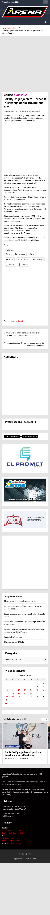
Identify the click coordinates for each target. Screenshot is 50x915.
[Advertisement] (25, 62)
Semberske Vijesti (13, 746)
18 (13, 693)
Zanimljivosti (20, 95)
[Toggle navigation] (5, 22)
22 (37, 693)
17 (7, 693)
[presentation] (43, 719)
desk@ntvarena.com (15, 843)
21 (31, 693)
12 (19, 690)
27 (25, 697)
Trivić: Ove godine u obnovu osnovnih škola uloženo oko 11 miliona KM (23, 334)
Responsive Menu (45, 2)
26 (19, 697)
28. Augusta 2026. (12, 758)
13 (25, 690)
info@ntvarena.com (10, 838)
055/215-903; (7, 830)
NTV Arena (24, 111)
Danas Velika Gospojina (13, 637)
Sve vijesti (8, 95)
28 (31, 697)
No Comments (34, 111)
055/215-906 (18, 833)
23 (43, 693)
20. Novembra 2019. (11, 111)
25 (13, 697)
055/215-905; (7, 833)
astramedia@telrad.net (11, 841)
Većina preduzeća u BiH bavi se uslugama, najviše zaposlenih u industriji (24, 344)
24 (7, 697)
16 (43, 690)
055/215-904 (18, 830)
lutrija (10, 321)
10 (7, 690)
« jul (5, 703)
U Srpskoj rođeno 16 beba (14, 642)
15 (37, 690)
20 (25, 693)
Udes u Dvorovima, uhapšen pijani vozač (20, 601)
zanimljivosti (18, 321)
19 (19, 693)
